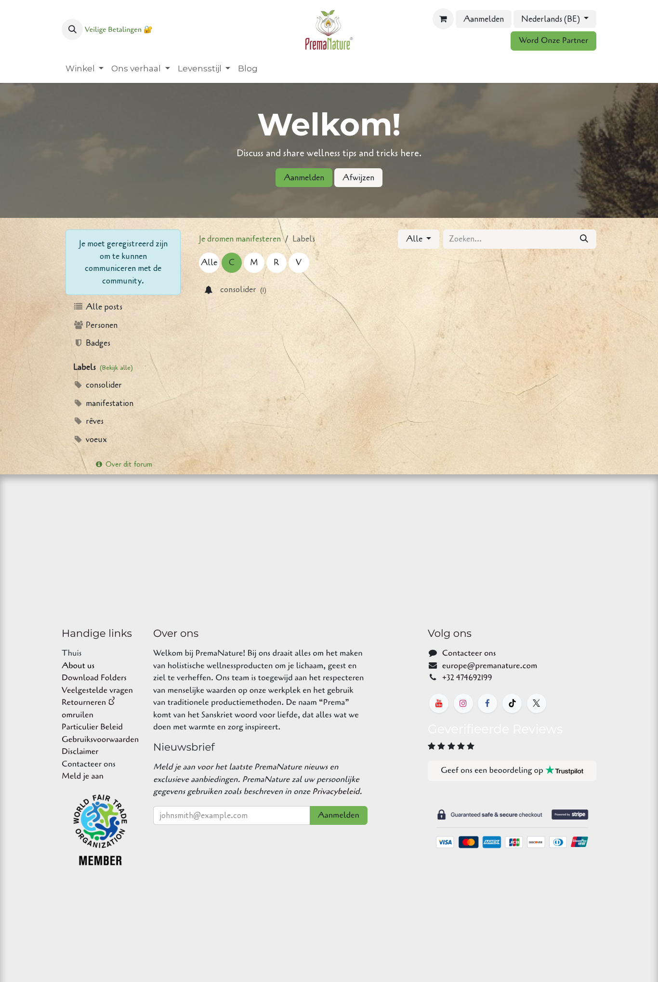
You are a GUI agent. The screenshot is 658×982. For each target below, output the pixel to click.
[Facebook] (487, 703)
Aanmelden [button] (338, 815)
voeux (95, 439)
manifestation (108, 403)
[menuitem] (84, 69)
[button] (72, 29)
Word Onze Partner (553, 40)
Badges (97, 343)
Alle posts (103, 306)
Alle (415, 238)
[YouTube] (438, 703)
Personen (101, 325)
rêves (94, 421)
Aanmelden (483, 19)
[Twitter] (536, 703)
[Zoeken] (584, 239)
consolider (103, 384)
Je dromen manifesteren (240, 238)
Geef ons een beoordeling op (493, 770)
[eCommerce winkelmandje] (443, 18)
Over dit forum (128, 464)
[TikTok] (512, 703)
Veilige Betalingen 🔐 (119, 30)
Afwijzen (358, 177)
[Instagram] (463, 703)
